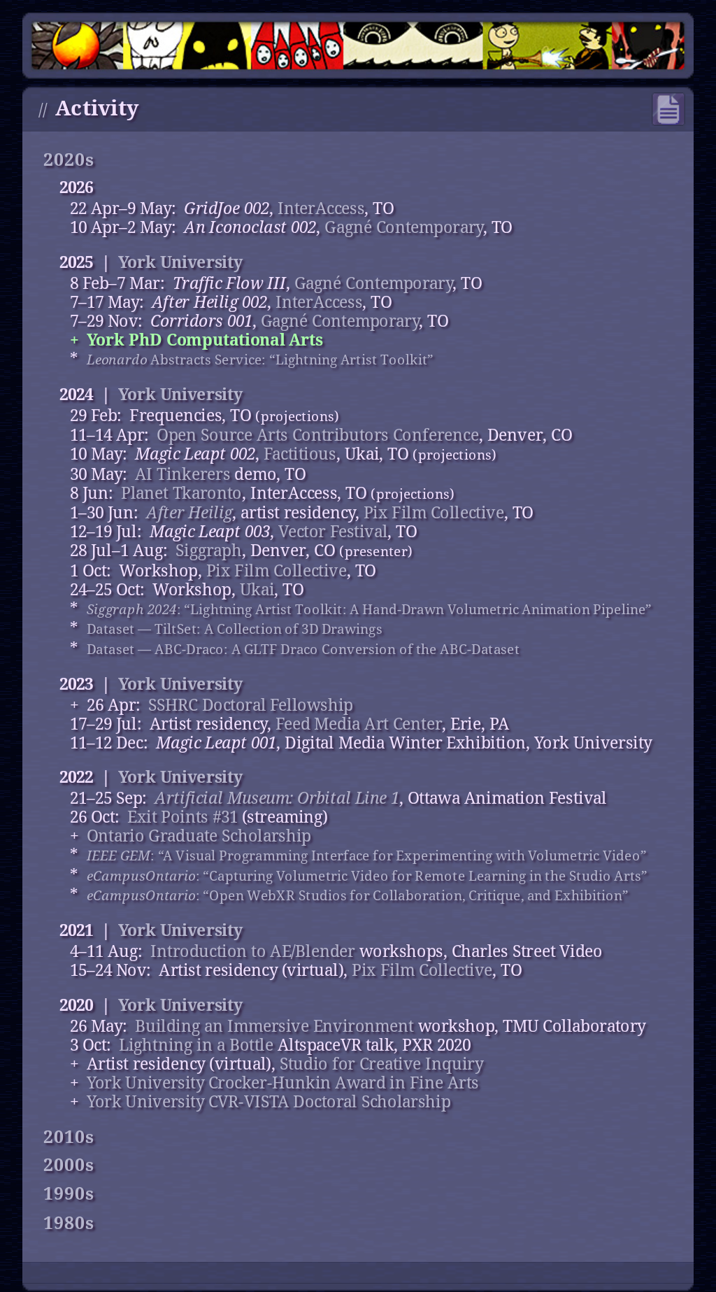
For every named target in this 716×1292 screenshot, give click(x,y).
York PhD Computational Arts (205, 339)
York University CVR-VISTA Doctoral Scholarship (269, 1101)
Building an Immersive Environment (274, 1025)
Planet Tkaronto (181, 492)
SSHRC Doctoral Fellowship (250, 704)
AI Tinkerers (183, 473)
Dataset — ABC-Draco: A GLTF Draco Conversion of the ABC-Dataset (303, 649)
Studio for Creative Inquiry (381, 1063)
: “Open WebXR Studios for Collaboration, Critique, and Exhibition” (358, 896)
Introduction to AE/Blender (252, 951)
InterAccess (321, 208)
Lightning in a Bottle (196, 1044)
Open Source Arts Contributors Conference (318, 435)
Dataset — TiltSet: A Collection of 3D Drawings (234, 629)
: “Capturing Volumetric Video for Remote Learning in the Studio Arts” (367, 875)
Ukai (257, 589)
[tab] (363, 160)
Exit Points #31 (182, 817)
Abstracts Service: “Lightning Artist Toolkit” (260, 359)
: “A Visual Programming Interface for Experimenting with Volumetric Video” (367, 856)
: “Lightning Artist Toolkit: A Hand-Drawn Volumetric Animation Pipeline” (369, 609)
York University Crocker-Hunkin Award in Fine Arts (283, 1082)
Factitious (300, 454)
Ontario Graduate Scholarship (199, 836)
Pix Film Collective (434, 513)
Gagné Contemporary (403, 227)
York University (180, 262)
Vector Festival (332, 532)
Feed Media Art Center (359, 723)
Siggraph (209, 550)
